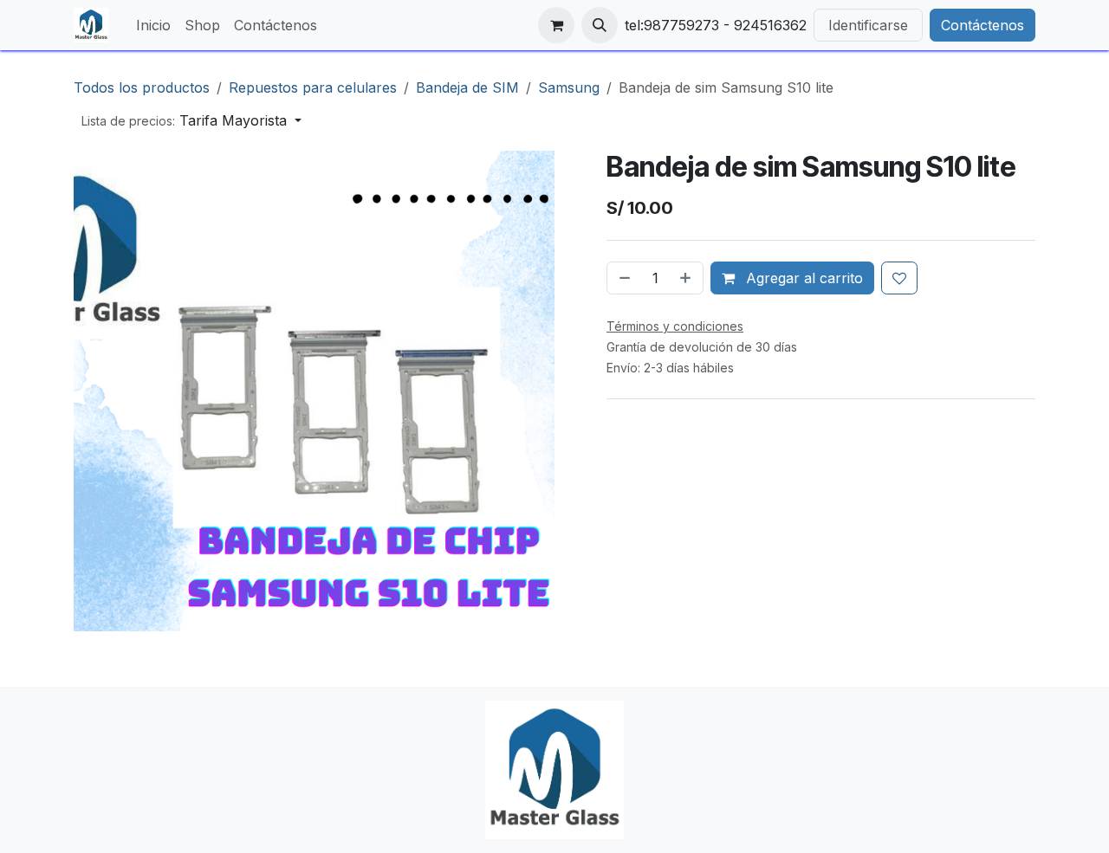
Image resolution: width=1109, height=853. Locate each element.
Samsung (569, 87)
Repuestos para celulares (313, 87)
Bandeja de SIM (467, 87)
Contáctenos (982, 25)
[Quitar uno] (623, 278)
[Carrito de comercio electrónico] (556, 25)
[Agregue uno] (687, 278)
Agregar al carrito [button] (802, 278)
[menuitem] (153, 25)
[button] (599, 25)
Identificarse (868, 25)
